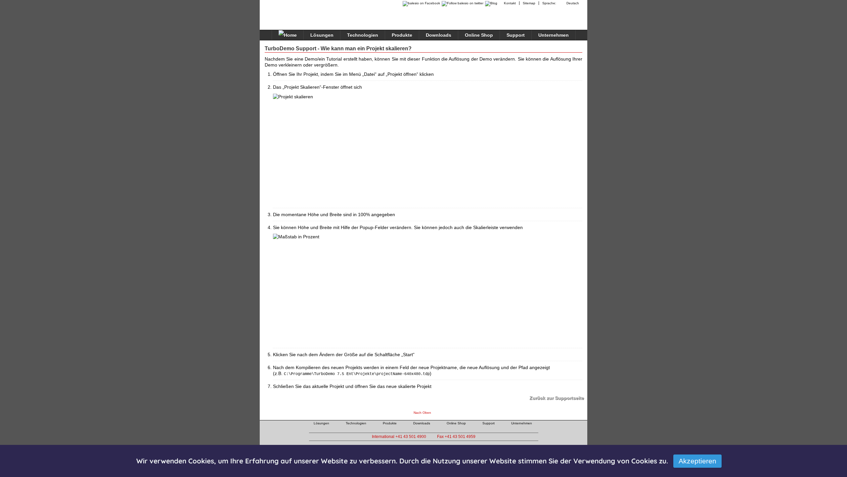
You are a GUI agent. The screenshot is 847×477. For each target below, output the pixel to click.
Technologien (362, 35)
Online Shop (479, 35)
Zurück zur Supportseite (556, 398)
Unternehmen (553, 35)
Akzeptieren (697, 461)
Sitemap (529, 3)
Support (516, 35)
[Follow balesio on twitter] (461, 3)
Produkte (402, 35)
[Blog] (492, 3)
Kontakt (510, 3)
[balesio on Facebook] (419, 3)
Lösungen (322, 35)
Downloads (438, 35)
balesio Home (293, 11)
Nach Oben (422, 412)
